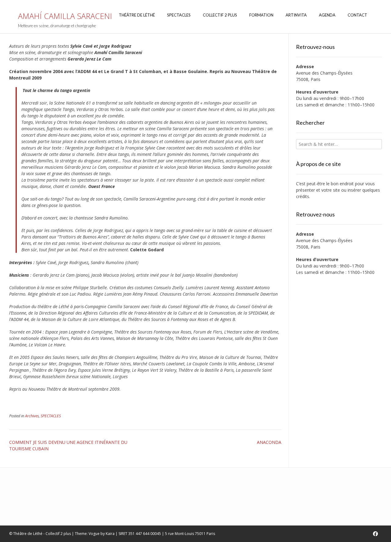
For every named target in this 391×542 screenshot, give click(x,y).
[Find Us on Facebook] (375, 534)
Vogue (94, 533)
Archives (32, 415)
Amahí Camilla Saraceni (65, 16)
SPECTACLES (51, 415)
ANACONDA (269, 442)
